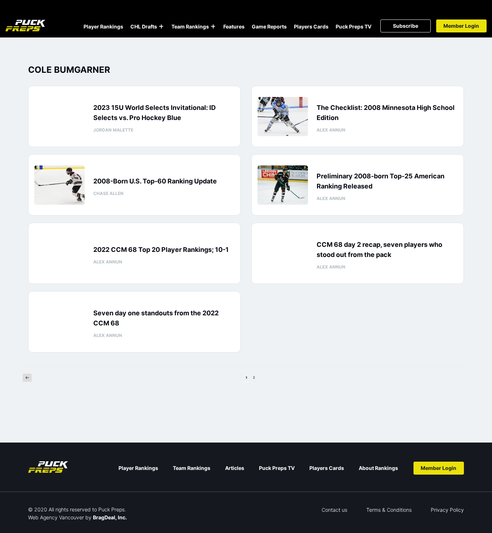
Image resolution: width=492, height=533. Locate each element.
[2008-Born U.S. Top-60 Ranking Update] (59, 185)
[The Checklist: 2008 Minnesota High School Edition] (283, 116)
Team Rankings (190, 26)
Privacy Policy (447, 510)
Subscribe (405, 26)
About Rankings (378, 468)
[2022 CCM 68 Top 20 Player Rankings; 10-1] (59, 253)
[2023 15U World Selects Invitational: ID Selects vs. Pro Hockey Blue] (59, 116)
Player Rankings (103, 26)
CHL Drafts (143, 26)
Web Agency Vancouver (56, 517)
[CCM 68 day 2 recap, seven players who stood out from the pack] (283, 253)
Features (234, 26)
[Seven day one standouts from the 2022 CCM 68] (59, 322)
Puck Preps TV (353, 26)
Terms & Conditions (389, 510)
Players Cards (311, 26)
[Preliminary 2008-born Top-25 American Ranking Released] (283, 185)
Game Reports (269, 26)
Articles (234, 468)
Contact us (334, 510)
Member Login (461, 26)
